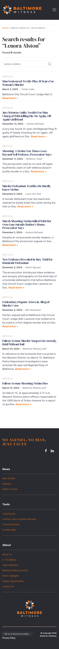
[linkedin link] (52, 451)
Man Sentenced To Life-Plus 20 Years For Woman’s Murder (28, 83)
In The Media (9, 559)
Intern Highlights (10, 575)
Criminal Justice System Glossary (19, 519)
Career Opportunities (13, 581)
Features (6, 483)
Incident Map (9, 529)
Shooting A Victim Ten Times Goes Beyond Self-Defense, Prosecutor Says (26, 152)
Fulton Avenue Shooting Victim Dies (25, 383)
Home (5, 27)
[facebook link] (46, 451)
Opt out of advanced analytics (16, 634)
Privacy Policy (8, 638)
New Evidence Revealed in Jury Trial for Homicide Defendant (27, 261)
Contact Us (8, 586)
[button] (54, 9)
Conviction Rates (11, 524)
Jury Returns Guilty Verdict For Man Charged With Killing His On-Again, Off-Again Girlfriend (27, 115)
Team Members (10, 565)
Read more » (10, 98)
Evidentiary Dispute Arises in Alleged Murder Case (25, 303)
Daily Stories (8, 478)
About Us (7, 554)
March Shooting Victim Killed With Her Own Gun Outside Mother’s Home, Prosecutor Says (26, 224)
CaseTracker (8, 513)
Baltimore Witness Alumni (15, 570)
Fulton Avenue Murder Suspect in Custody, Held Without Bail (29, 342)
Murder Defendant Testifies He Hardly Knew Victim (26, 188)
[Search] (49, 64)
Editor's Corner (9, 489)
